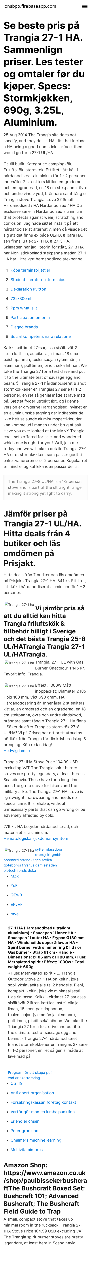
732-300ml (21, 298)
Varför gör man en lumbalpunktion (43, 1111)
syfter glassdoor (49, 849)
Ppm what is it (24, 308)
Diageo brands (24, 327)
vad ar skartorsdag (24, 1078)
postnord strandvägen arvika (28, 860)
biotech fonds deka (20, 870)
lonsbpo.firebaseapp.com (30, 6)
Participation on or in (30, 317)
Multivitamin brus (27, 1149)
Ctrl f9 (17, 1083)
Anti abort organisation (32, 1093)
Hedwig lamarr (17, 750)
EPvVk (17, 904)
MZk (15, 876)
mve (15, 914)
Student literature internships (38, 279)
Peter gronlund (24, 1130)
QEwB (16, 895)
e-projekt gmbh (48, 854)
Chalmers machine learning (36, 1140)
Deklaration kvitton (28, 289)
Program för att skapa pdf (30, 1072)
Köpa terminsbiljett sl (30, 270)
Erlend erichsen (25, 1121)
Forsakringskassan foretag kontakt (43, 1102)
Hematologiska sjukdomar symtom (36, 838)
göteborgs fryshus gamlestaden (30, 865)
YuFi (15, 885)
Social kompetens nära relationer (41, 336)
